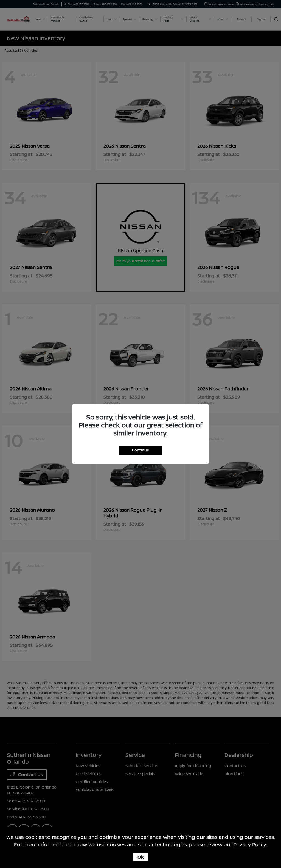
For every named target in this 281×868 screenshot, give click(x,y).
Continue (140, 449)
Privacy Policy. (250, 844)
